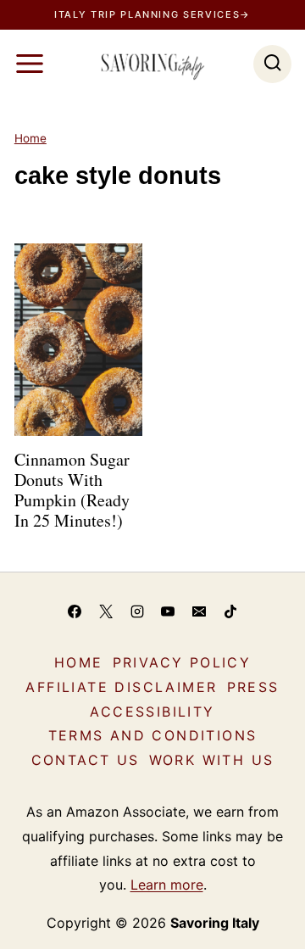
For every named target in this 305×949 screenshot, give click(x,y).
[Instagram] (137, 611)
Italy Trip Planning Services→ (152, 14)
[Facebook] (74, 611)
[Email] (199, 611)
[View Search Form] (272, 64)
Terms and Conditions (153, 735)
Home (30, 138)
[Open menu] (30, 63)
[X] (105, 611)
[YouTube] (167, 611)
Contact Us (85, 759)
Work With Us (211, 759)
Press (253, 686)
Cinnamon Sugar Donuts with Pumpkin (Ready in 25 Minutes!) (72, 490)
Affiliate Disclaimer (121, 686)
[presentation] (78, 339)
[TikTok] (230, 611)
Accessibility (152, 711)
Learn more (166, 884)
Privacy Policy (182, 662)
